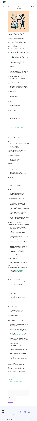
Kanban (16, 57)
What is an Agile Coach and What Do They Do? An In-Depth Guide (16, 382)
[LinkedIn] (20, 412)
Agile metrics (13, 301)
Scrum (14, 57)
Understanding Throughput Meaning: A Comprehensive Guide (16, 381)
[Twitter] (23, 412)
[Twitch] (24, 412)
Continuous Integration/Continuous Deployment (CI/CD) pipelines (16, 127)
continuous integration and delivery (19, 270)
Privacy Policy (31, 419)
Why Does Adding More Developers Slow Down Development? (14, 386)
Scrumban (22, 339)
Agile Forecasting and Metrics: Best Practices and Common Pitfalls (17, 384)
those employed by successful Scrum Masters (18, 334)
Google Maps (13, 414)
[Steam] (21, 412)
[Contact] (25, 412)
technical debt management (18, 269)
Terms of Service (34, 419)
